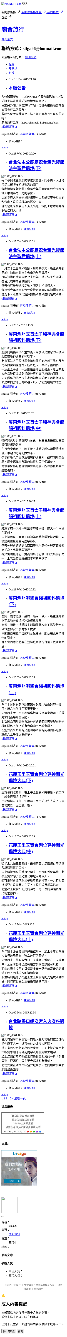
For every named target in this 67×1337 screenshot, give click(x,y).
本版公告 (17, 88)
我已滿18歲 (9, 1331)
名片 (11, 72)
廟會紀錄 (29, 229)
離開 (20, 1331)
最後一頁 (20, 1098)
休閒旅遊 (30, 57)
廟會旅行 (12, 29)
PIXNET (17, 1285)
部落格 (13, 68)
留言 (31, 134)
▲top (4, 147)
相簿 (11, 64)
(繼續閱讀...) (9, 126)
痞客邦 (23, 134)
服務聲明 (38, 1288)
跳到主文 (7, 39)
